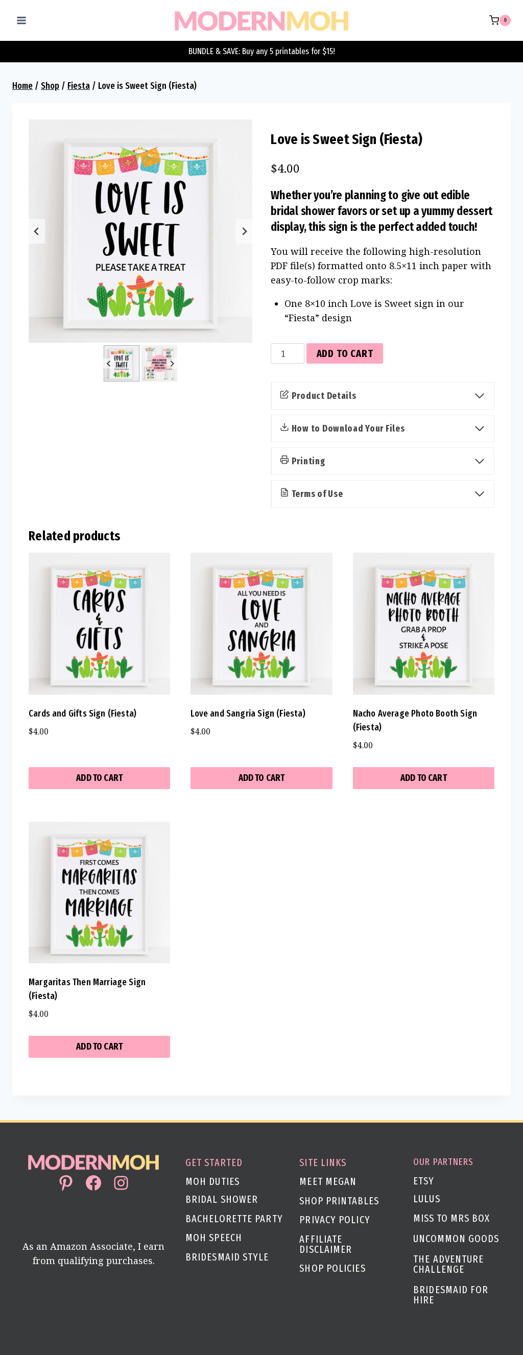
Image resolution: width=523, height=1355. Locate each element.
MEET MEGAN (327, 1181)
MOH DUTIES (212, 1181)
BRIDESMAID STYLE (227, 1257)
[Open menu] (21, 20)
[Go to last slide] (37, 231)
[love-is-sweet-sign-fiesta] (140, 231)
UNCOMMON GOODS (456, 1238)
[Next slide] (244, 231)
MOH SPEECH (213, 1237)
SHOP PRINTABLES (339, 1201)
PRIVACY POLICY (334, 1220)
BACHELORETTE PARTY (234, 1219)
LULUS (426, 1199)
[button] (121, 363)
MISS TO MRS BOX (451, 1218)
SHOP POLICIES (332, 1268)
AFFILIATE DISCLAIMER (325, 1244)
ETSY (423, 1181)
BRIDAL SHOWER (221, 1199)
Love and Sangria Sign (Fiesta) (248, 713)
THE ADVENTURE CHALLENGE (448, 1264)
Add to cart (345, 353)
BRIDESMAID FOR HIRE (450, 1294)
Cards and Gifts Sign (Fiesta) (82, 713)
